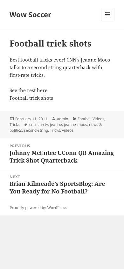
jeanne (56, 124)
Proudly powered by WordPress (38, 207)
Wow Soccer (30, 14)
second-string (36, 130)
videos (67, 130)
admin (62, 118)
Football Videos (91, 118)
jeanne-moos (75, 124)
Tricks (15, 124)
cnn (32, 124)
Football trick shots (31, 98)
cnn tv (43, 124)
